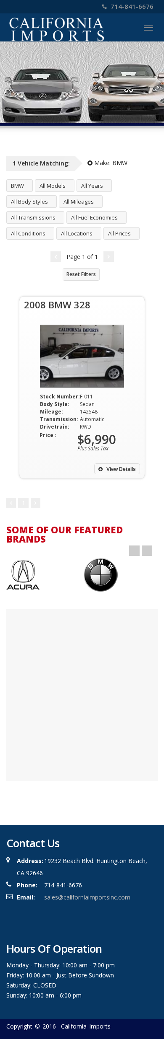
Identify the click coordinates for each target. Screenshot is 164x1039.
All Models (53, 185)
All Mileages (78, 201)
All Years (92, 185)
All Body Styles (29, 201)
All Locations (77, 233)
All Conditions (28, 233)
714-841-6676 (131, 6)
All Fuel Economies (94, 217)
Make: (110, 163)
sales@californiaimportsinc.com (87, 897)
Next (147, 550)
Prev (134, 550)
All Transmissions (33, 217)
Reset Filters (81, 274)
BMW (17, 185)
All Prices (119, 233)
